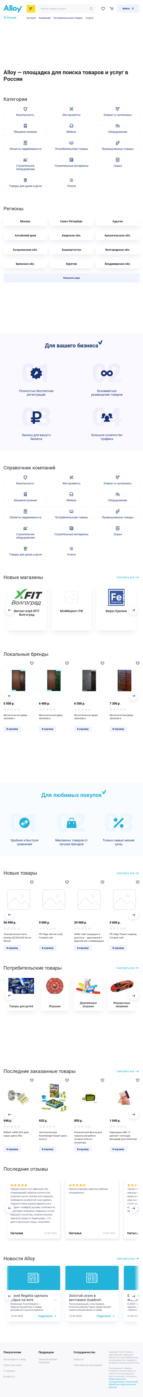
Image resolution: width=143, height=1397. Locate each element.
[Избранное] (103, 9)
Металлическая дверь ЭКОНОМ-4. (121, 717)
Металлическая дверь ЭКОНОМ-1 (15, 717)
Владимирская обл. (118, 264)
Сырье (118, 165)
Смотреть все (125, 577)
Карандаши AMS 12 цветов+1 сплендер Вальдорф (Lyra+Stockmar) (123, 1135)
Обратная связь (12, 1365)
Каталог (31, 18)
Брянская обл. (25, 264)
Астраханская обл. (25, 249)
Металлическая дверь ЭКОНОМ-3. (86, 717)
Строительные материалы (71, 165)
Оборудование (117, 131)
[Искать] (91, 8)
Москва (25, 221)
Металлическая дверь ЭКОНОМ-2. (51, 717)
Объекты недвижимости (25, 149)
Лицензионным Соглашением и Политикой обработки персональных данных (123, 1383)
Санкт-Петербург (71, 221)
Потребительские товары (68, 18)
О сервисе (9, 1370)
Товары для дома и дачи (25, 186)
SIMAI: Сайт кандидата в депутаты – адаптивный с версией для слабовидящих (89, 937)
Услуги (89, 18)
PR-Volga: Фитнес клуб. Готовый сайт (51, 936)
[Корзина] (111, 8)
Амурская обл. (71, 235)
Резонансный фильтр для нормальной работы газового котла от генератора (88, 1137)
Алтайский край (25, 235)
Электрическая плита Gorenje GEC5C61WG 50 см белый (17, 937)
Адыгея (117, 221)
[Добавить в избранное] (32, 663)
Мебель (71, 131)
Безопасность (25, 115)
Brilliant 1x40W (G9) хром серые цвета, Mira (16, 1134)
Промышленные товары (117, 149)
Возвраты (9, 1376)
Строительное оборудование (25, 167)
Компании (45, 18)
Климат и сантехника (117, 115)
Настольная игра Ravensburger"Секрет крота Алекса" (53, 1135)
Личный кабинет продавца (48, 1361)
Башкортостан (71, 249)
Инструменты (71, 115)
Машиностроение (25, 131)
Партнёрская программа (88, 1365)
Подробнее (45, 1316)
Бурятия (71, 264)
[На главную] (14, 8)
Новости (78, 1359)
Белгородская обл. (117, 249)
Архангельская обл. (117, 235)
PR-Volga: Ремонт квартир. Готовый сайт (123, 936)
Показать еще (71, 278)
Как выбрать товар (14, 1359)
